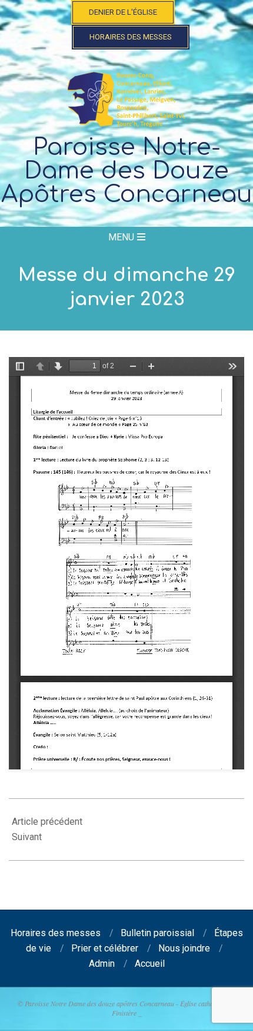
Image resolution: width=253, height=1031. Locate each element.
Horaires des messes (130, 36)
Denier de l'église (123, 12)
